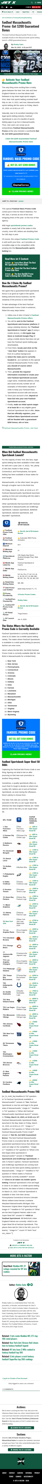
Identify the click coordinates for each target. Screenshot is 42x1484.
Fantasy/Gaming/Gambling (22, 17)
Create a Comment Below (22, 1245)
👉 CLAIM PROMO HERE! (21, 191)
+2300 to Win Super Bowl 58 (33, 906)
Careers (20, 1473)
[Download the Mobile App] (2, 7)
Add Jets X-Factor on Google (22, 1247)
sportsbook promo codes (22, 225)
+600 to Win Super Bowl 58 (33, 836)
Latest (17, 12)
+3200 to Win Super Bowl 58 (33, 931)
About (4, 1473)
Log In (29, 7)
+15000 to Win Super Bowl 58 (33, 1054)
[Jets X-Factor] (9, 2)
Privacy (37, 1473)
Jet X (4, 17)
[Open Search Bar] (32, 2)
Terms (11, 1476)
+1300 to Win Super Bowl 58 (33, 852)
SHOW (21, 201)
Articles (9, 17)
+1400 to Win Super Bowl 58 (33, 875)
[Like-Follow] (11, 7)
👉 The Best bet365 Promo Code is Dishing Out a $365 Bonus (19, 274)
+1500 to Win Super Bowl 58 (33, 883)
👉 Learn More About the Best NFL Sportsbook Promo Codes (20, 263)
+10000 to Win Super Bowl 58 (33, 1025)
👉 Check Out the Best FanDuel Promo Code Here (21, 269)
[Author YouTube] (31, 1284)
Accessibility (28, 1476)
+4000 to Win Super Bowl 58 (33, 939)
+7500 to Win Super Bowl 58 (33, 993)
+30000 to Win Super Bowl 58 (33, 1083)
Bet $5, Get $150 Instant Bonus (28, 532)
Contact (12, 1473)
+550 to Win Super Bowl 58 (33, 828)
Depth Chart (26, 12)
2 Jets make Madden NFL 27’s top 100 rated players (20, 1337)
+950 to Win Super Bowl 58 (33, 844)
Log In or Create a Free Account (14, 1378)
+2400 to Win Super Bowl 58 (33, 913)
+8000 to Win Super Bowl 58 (33, 1000)
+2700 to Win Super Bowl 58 (33, 922)
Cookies (18, 1476)
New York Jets (8, 922)
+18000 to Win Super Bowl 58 (33, 1073)
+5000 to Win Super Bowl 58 (33, 962)
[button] (3, 7)
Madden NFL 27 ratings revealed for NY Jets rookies (15, 1268)
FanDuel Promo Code (29, 239)
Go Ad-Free (37, 7)
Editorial (28, 1473)
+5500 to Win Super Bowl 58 (33, 977)
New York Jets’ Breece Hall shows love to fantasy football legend (20, 1344)
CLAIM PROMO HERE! (21, 754)
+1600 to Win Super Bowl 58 (33, 890)
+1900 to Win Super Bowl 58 (33, 898)
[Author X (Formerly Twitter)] (28, 1284)
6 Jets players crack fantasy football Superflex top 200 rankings (18, 1358)
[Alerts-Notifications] (7, 7)
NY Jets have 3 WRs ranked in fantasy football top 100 (18, 1351)
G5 (33, 12)
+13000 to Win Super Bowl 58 (33, 1044)
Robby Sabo (18, 44)
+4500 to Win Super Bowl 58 (33, 954)
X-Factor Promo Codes (26, 594)
